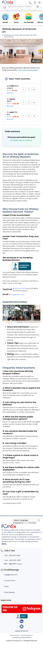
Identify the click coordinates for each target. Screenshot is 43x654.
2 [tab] (19, 63)
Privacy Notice (26, 635)
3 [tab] (21, 63)
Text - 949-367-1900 (12, 560)
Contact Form (9, 580)
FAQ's (6, 586)
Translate (32, 523)
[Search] (37, 7)
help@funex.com (17, 294)
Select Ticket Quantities (19, 79)
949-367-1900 (20, 288)
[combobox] (24, 6)
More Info (10, 93)
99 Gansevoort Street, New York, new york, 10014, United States (20, 36)
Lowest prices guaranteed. (28, 70)
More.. (4, 544)
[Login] (34, 2)
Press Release (9, 592)
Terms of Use (14, 635)
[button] (29, 2)
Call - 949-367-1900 (12, 555)
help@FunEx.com (11, 575)
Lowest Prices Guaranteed (21, 637)
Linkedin (21, 621)
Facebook (21, 626)
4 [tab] (23, 63)
